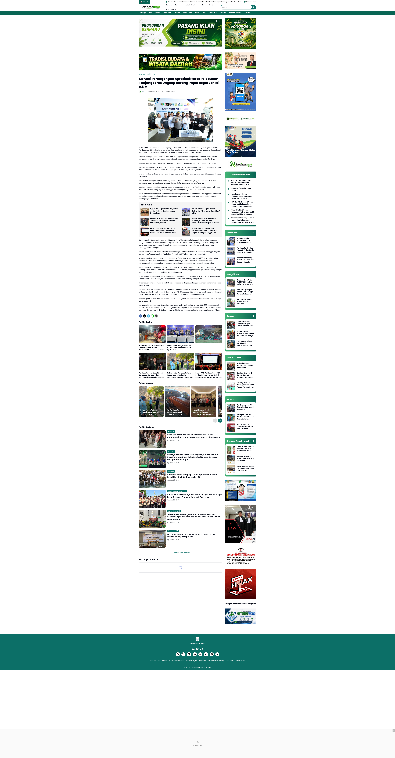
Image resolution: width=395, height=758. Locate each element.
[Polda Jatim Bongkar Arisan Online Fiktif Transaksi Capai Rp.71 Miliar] (186, 212)
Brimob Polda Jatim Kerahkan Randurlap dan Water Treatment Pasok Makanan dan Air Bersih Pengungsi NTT (152, 348)
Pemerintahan (154, 13)
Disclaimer (202, 661)
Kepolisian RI (173, 531)
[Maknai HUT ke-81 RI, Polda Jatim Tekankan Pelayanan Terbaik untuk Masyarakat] (145, 222)
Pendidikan (167, 13)
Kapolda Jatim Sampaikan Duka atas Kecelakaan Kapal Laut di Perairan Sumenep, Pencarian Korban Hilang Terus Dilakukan (245, 240)
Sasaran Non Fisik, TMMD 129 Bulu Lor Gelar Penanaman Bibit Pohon (244, 282)
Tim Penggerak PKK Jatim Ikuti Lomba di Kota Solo (245, 407)
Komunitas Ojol (174, 511)
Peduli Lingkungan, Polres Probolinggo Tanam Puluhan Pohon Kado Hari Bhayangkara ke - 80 (245, 292)
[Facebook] (140, 316)
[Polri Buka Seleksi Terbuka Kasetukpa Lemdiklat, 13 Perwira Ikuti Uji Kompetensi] (152, 539)
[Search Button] (254, 7)
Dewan (177, 13)
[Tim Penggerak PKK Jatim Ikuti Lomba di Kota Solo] (231, 408)
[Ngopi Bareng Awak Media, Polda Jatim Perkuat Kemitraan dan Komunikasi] (145, 212)
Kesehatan (213, 13)
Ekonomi (247, 13)
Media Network (190, 5)
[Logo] (197, 639)
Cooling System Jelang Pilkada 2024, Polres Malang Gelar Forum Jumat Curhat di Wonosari (245, 385)
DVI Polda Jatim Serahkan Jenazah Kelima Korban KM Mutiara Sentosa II (174, 412)
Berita (177, 5)
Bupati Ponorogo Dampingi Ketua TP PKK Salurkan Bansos (245, 427)
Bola (202, 5)
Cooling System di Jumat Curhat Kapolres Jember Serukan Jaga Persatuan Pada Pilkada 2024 (244, 375)
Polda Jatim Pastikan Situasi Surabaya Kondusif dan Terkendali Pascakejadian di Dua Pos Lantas (205, 221)
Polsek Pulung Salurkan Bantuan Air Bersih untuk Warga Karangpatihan (245, 333)
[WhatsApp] (152, 316)
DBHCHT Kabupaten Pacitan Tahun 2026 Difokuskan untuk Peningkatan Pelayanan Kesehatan (245, 449)
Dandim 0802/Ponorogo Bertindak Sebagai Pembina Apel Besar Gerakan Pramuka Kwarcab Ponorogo (194, 495)
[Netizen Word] (151, 7)
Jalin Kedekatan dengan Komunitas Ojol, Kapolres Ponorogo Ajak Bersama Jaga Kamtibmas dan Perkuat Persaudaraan (193, 516)
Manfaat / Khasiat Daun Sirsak (241, 189)
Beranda (169, 5)
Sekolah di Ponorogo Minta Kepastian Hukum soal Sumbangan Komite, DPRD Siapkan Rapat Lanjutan (242, 220)
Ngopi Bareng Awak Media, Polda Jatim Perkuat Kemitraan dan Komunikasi (164, 211)
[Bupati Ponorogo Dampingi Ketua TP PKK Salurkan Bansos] (231, 428)
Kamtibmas (187, 13)
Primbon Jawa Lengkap (216, 661)
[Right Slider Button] (254, 13)
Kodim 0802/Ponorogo (177, 491)
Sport (211, 5)
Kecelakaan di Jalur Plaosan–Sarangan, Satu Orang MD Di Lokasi (241, 196)
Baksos (171, 471)
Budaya (143, 13)
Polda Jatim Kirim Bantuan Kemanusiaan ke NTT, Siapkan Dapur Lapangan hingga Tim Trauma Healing (204, 230)
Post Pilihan (170, 9)
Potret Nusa (230, 661)
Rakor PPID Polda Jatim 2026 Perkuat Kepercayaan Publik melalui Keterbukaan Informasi (163, 230)
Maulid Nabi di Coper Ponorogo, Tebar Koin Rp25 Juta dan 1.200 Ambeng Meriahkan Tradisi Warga (242, 212)
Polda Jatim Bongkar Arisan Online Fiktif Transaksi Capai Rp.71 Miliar (206, 211)
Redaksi (164, 661)
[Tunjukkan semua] (253, 232)
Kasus (197, 13)
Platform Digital (191, 661)
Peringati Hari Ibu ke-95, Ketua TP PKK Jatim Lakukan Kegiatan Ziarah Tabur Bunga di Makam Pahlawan (245, 417)
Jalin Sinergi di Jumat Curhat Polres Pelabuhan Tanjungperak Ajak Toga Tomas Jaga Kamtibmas (245, 365)
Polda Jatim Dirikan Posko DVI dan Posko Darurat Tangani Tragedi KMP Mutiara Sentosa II (245, 250)
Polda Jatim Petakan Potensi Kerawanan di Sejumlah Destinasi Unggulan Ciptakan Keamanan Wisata (179, 375)
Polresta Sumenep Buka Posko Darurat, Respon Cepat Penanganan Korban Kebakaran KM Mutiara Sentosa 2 (245, 260)
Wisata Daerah (235, 13)
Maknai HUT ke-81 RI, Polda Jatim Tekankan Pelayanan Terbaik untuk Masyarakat (164, 221)
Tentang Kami (155, 661)
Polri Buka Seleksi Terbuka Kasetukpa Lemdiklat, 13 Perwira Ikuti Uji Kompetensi (191, 535)
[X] (144, 316)
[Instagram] (189, 654)
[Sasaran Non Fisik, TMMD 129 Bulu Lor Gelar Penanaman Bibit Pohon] (231, 283)
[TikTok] (206, 654)
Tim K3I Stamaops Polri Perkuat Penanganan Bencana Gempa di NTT (241, 182)
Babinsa (171, 431)
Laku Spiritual (240, 661)
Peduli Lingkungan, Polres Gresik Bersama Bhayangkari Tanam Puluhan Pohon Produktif (245, 301)
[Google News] (200, 654)
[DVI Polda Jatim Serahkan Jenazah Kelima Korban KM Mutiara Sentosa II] (177, 401)
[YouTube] (195, 654)
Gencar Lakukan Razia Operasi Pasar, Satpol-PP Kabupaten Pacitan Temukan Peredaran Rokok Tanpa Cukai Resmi (245, 458)
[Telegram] (148, 316)
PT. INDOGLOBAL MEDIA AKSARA (200, 667)
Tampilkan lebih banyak (181, 553)
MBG (204, 13)
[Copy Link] (156, 316)
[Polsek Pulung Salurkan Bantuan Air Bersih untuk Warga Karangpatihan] (231, 334)
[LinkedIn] (212, 654)
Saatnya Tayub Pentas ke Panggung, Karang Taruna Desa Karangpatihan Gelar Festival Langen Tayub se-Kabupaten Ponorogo (226, 2)
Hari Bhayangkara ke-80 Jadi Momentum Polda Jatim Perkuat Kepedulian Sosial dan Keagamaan (244, 343)
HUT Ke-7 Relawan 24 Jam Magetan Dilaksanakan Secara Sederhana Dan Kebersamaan (242, 204)
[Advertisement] (197, 743)
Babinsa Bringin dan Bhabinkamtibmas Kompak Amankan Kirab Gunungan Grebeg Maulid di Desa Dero (193, 436)
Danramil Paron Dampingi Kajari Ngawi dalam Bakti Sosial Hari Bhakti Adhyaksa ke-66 (192, 475)
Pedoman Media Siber (176, 661)
